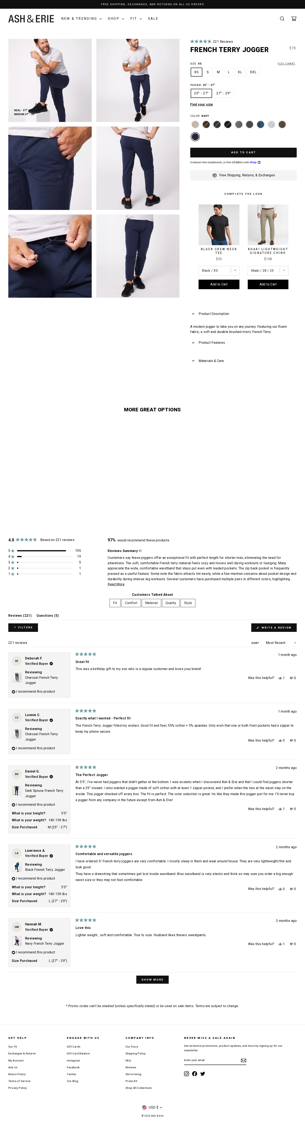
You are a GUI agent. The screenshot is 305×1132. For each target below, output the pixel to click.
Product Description (214, 314)
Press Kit (132, 1081)
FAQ (128, 1060)
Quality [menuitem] (171, 603)
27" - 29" (223, 93)
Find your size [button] (201, 104)
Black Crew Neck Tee (219, 251)
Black (228, 124)
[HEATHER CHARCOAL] (217, 126)
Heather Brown (206, 124)
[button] (211, 41)
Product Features (212, 343)
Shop (114, 19)
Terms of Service (19, 1081)
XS (196, 72)
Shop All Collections (139, 1087)
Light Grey (271, 124)
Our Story (132, 1046)
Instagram (73, 1060)
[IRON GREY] (239, 126)
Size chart (286, 63)
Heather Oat (195, 124)
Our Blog (72, 1081)
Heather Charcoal (217, 124)
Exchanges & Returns (22, 1053)
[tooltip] (140, 550)
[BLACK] (228, 126)
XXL (253, 72)
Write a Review (278, 629)
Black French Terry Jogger (45, 870)
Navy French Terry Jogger (44, 944)
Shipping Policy (136, 1053)
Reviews (131, 1067)
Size (242, 63)
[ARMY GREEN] (282, 126)
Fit (134, 19)
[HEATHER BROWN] (206, 126)
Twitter (71, 1074)
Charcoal (249, 124)
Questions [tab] (48, 616)
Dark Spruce (260, 124)
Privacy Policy (17, 1087)
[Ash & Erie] (31, 19)
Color (199, 115)
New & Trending (80, 19)
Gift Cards (73, 1046)
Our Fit (12, 1046)
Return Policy (17, 1074)
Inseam (202, 85)
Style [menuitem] (188, 603)
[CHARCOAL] (250, 126)
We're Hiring (134, 1074)
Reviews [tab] (20, 616)
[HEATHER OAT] (195, 126)
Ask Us (12, 1067)
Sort (255, 643)
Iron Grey (239, 124)
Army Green (282, 124)
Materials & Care (211, 361)
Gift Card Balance (78, 1053)
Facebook (73, 1067)
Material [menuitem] (151, 603)
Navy (195, 137)
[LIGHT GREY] (271, 126)
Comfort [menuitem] (131, 603)
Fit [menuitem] (115, 603)
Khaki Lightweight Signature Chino (268, 251)
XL (240, 72)
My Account (16, 1060)
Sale (153, 19)
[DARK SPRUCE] (261, 126)
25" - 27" (201, 93)
